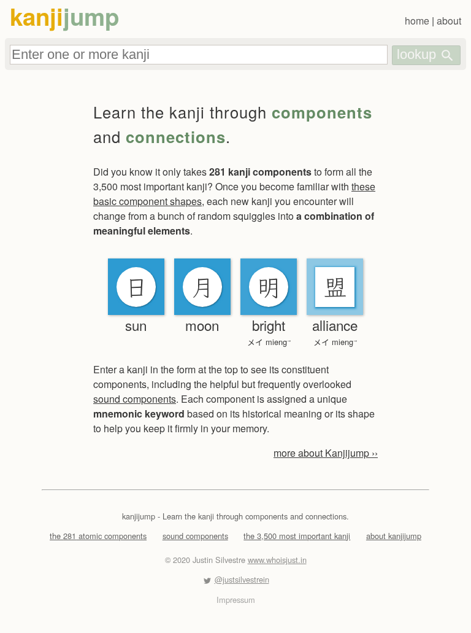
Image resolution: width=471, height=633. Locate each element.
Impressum (235, 599)
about (449, 21)
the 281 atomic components (98, 536)
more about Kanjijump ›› (326, 453)
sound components (134, 399)
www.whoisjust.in (277, 559)
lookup (418, 54)
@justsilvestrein (242, 579)
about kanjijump (393, 536)
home (417, 21)
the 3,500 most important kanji (296, 536)
